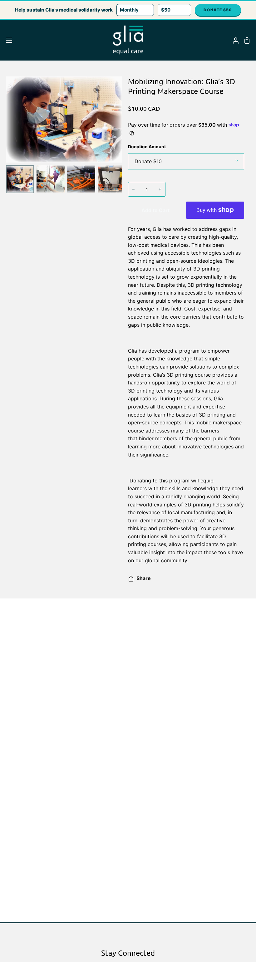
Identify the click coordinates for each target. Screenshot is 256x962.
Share (143, 578)
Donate (218, 9)
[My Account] (233, 40)
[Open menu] (6, 40)
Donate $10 (148, 161)
